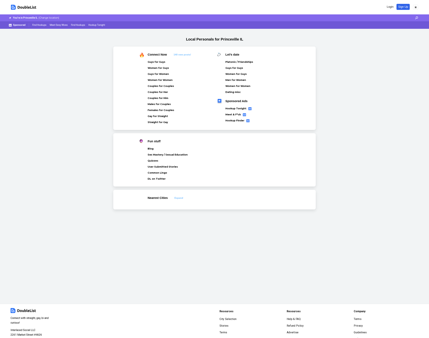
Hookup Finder (235, 120)
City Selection (228, 319)
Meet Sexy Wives (59, 25)
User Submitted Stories (163, 166)
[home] (23, 7)
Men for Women (235, 80)
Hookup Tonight (96, 25)
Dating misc (233, 92)
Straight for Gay (158, 122)
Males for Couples (159, 104)
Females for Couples (161, 110)
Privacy (358, 325)
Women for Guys (158, 67)
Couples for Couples (161, 86)
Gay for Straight (158, 116)
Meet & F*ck (233, 114)
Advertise (293, 332)
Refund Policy (295, 325)
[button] (415, 18)
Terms (223, 332)
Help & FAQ (294, 319)
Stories (224, 325)
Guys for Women (158, 74)
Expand (178, 198)
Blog (151, 148)
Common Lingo (157, 172)
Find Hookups (39, 25)
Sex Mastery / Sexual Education (168, 154)
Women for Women (160, 80)
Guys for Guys (156, 61)
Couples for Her (158, 92)
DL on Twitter (157, 178)
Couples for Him (158, 98)
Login (390, 6)
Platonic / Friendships (239, 61)
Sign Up (403, 6)
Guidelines (360, 332)
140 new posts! (182, 54)
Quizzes (153, 160)
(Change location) (48, 17)
